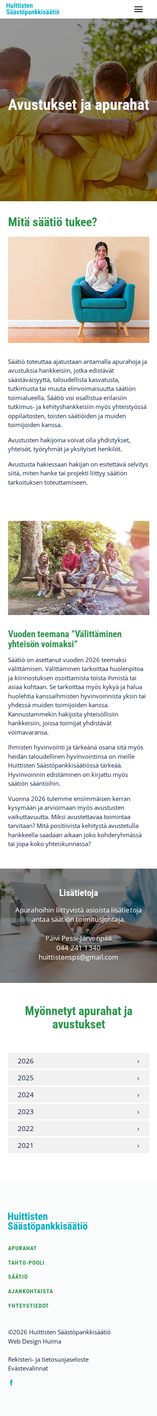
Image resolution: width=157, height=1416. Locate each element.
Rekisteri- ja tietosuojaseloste (48, 1359)
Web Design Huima (34, 1341)
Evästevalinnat (28, 1368)
